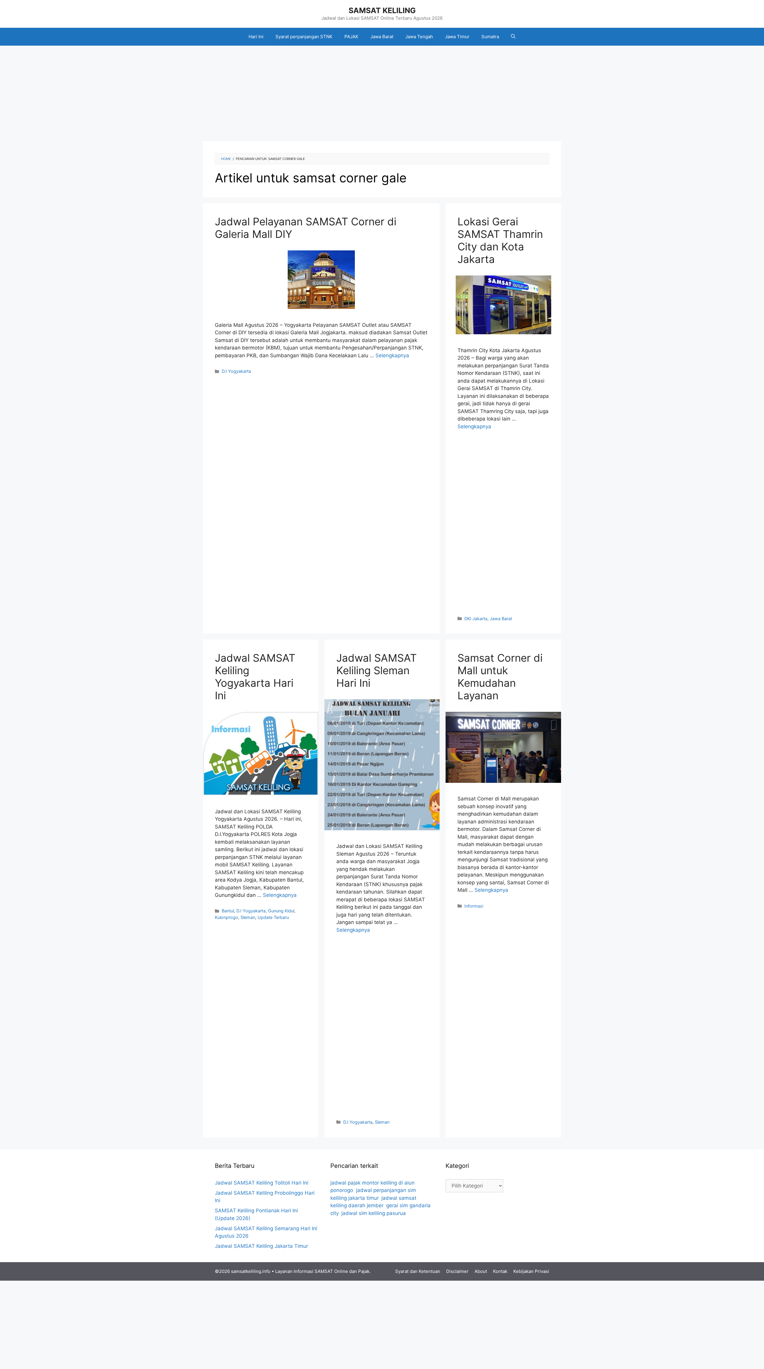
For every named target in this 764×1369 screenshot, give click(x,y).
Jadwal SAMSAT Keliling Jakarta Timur (261, 1246)
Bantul (228, 910)
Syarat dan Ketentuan (417, 1271)
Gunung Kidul (281, 910)
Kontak (500, 1271)
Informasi (473, 905)
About (481, 1271)
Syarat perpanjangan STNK (303, 36)
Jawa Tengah (419, 36)
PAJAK (351, 36)
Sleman (248, 917)
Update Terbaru (273, 917)
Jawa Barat (381, 36)
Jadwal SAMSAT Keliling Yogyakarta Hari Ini (255, 677)
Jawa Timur (457, 36)
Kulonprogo (226, 917)
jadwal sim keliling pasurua (373, 1213)
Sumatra (490, 36)
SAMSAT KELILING (382, 10)
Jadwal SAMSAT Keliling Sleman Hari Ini (376, 670)
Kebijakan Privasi (531, 1271)
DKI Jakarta (475, 618)
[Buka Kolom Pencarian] (513, 37)
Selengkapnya (392, 355)
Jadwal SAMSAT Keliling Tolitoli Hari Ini (261, 1183)
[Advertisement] (382, 93)
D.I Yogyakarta (236, 371)
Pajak (363, 1271)
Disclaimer (457, 1271)
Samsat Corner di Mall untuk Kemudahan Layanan (500, 677)
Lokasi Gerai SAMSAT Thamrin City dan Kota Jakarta (500, 240)
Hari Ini (256, 36)
